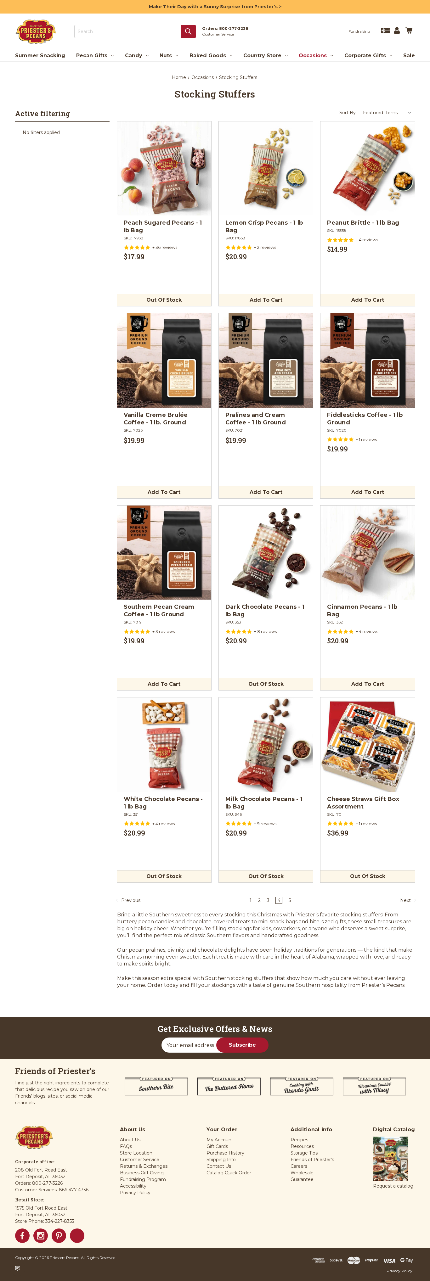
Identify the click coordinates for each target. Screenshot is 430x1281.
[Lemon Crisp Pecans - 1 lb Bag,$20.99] (266, 168)
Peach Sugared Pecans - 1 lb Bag (163, 226)
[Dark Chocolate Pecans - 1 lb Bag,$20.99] (266, 553)
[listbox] (387, 112)
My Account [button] (220, 1140)
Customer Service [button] (139, 1159)
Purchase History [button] (225, 1153)
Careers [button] (299, 1166)
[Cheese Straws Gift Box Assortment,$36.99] (367, 744)
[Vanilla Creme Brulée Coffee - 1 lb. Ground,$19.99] (164, 360)
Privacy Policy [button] (135, 1192)
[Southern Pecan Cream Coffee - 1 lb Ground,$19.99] (164, 553)
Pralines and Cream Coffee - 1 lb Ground (255, 418)
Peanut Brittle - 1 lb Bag (363, 222)
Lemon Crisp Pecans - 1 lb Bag (264, 226)
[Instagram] (40, 1235)
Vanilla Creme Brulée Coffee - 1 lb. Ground (156, 418)
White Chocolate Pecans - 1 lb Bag (163, 803)
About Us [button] (130, 1140)
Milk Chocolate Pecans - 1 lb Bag (264, 803)
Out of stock (164, 300)
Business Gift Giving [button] (142, 1173)
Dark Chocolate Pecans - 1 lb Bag (264, 610)
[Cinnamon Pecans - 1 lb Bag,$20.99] (367, 553)
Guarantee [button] (302, 1179)
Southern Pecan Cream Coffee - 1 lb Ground (159, 610)
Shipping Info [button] (221, 1159)
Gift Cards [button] (217, 1146)
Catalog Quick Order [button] (229, 1173)
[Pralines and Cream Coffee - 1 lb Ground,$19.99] (266, 360)
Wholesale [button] (302, 1173)
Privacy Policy (399, 1270)
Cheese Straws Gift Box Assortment (363, 803)
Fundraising (359, 31)
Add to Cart (266, 300)
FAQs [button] (126, 1146)
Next (406, 900)
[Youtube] (77, 1235)
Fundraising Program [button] (143, 1179)
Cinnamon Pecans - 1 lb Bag (362, 610)
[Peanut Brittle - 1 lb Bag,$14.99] (367, 168)
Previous (130, 900)
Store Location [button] (136, 1153)
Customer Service (218, 34)
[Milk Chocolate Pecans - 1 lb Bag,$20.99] (266, 744)
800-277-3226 (233, 28)
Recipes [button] (299, 1140)
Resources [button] (302, 1146)
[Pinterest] (59, 1235)
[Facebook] (22, 1235)
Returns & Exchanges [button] (143, 1166)
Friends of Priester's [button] (312, 1159)
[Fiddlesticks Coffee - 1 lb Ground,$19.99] (367, 360)
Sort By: (348, 112)
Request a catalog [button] (393, 1186)
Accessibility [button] (133, 1186)
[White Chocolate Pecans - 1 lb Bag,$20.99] (164, 744)
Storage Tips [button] (304, 1153)
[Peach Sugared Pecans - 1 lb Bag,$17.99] (164, 168)
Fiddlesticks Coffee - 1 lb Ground (365, 418)
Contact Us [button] (219, 1166)
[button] (390, 1159)
